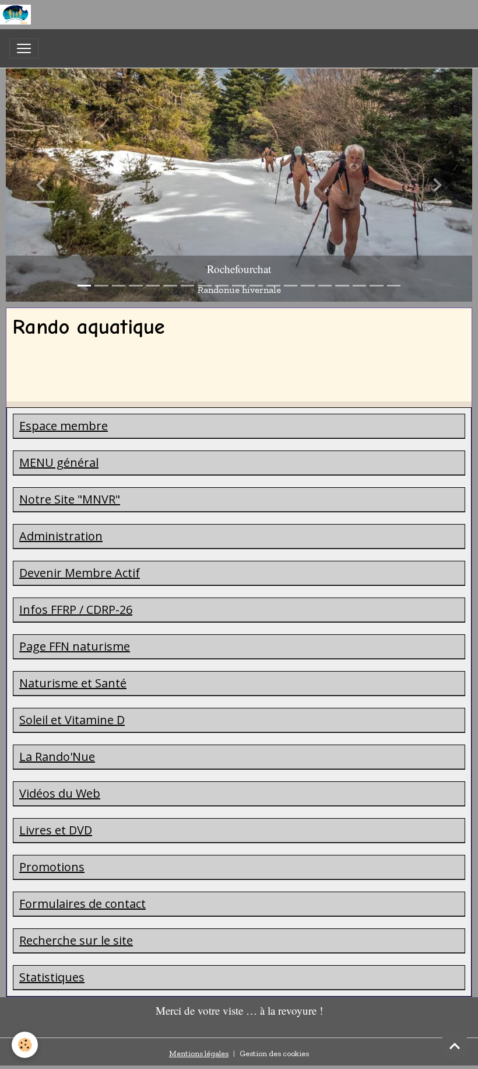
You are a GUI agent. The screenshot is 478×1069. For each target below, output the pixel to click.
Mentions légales (199, 1053)
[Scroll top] (454, 1045)
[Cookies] (25, 1045)
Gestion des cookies (274, 1053)
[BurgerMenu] (23, 48)
